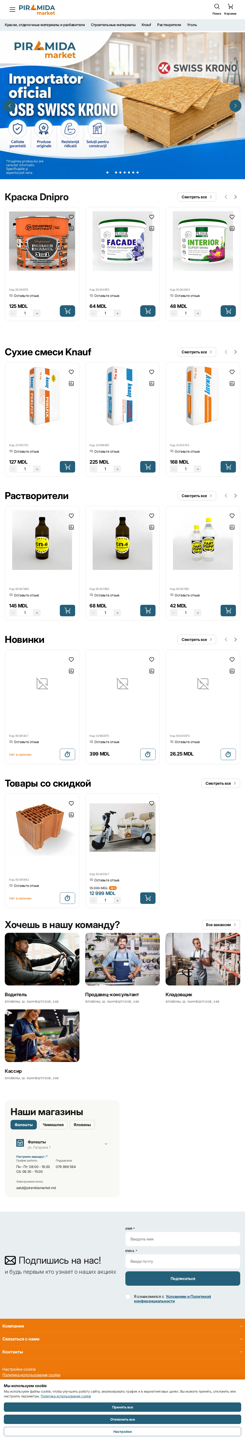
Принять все (122, 1407)
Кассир (13, 1039)
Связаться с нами (20, 1338)
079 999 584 (66, 1135)
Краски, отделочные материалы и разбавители (45, 25)
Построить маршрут (30, 1124)
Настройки (122, 1431)
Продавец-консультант (112, 962)
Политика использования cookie (31, 1375)
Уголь (192, 25)
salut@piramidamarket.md (36, 1156)
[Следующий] (235, 83)
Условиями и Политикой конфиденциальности (172, 1298)
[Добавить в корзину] (67, 279)
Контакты (12, 1351)
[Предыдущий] (10, 83)
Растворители (169, 25)
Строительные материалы (113, 25)
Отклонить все (122, 1419)
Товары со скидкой (48, 751)
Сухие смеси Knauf (48, 320)
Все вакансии (218, 892)
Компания (13, 1326)
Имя (130, 1228)
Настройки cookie (19, 1369)
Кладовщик (179, 962)
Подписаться (183, 1278)
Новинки (25, 607)
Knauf (146, 25)
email (131, 1251)
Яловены (82, 1092)
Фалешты (24, 1092)
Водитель (16, 962)
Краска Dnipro (37, 165)
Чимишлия (53, 1092)
